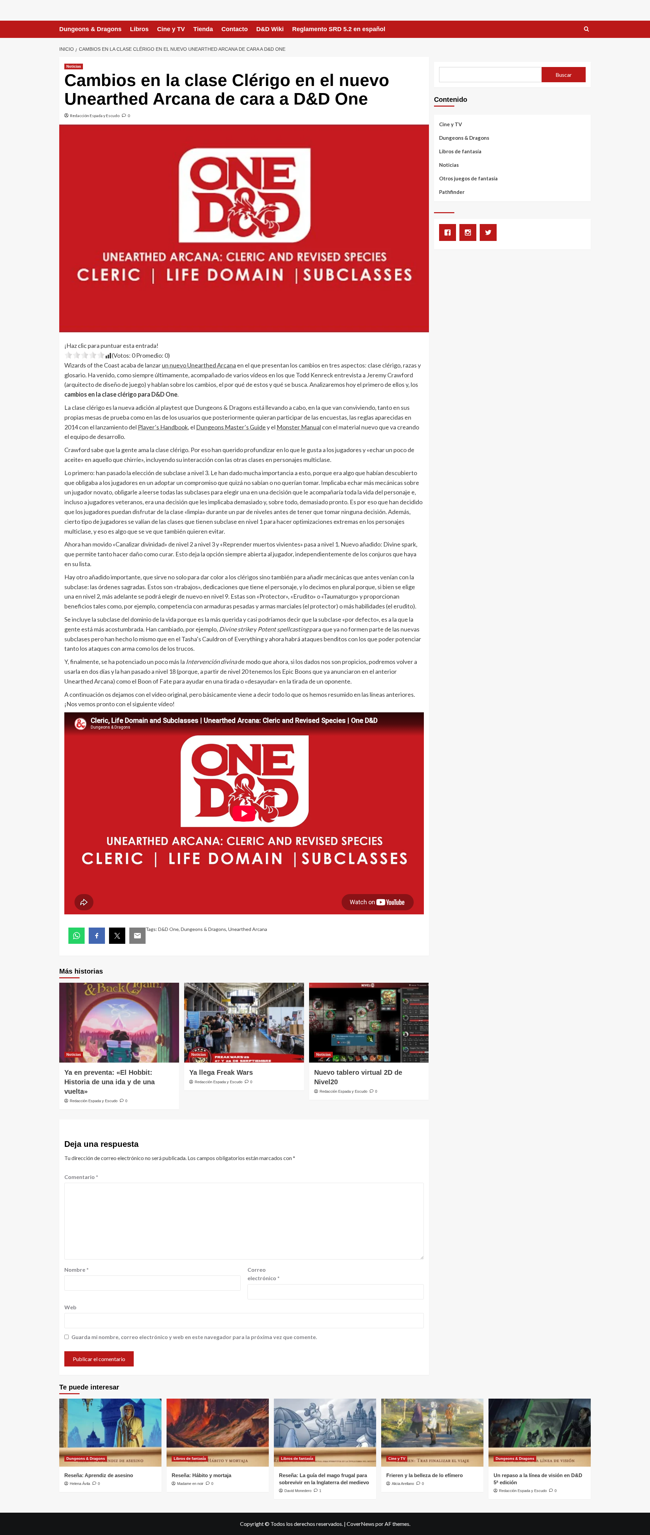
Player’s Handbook (163, 427)
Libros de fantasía (460, 151)
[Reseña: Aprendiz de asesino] (110, 1433)
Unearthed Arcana (247, 929)
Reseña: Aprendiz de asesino (98, 1475)
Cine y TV (171, 29)
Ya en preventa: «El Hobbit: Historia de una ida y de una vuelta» (109, 1082)
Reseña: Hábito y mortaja (201, 1475)
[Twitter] (490, 232)
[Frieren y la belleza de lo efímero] (432, 1433)
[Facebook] (449, 232)
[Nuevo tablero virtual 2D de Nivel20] (369, 1023)
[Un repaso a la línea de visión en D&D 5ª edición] (540, 1433)
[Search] (586, 29)
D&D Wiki (270, 29)
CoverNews (360, 1523)
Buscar (564, 74)
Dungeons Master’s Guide (231, 427)
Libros (139, 29)
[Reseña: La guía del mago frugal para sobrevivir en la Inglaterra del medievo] (325, 1433)
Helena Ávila (80, 1484)
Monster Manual (299, 427)
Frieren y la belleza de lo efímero (424, 1475)
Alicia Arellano (403, 1484)
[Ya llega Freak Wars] (244, 1023)
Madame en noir (190, 1484)
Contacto (234, 29)
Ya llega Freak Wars (221, 1072)
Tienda (203, 29)
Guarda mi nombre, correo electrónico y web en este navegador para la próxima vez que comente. (194, 1337)
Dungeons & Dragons (90, 29)
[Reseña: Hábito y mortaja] (218, 1433)
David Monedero (297, 1491)
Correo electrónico (263, 1274)
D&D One (168, 929)
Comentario (81, 1177)
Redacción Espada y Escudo (95, 115)
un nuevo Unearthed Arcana (199, 365)
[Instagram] (469, 232)
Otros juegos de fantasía (468, 178)
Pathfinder (451, 192)
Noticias (73, 66)
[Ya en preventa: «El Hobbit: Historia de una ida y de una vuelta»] (119, 1023)
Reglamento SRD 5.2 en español (338, 29)
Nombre (76, 1269)
